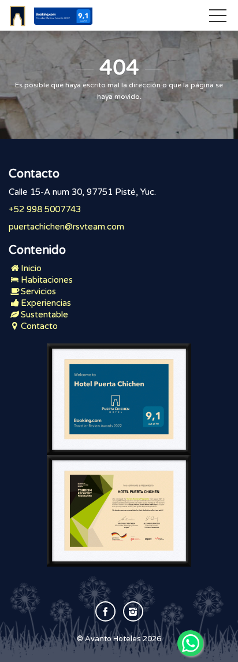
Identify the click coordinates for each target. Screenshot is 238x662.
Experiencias (46, 303)
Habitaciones (47, 280)
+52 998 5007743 (45, 209)
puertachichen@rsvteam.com (66, 226)
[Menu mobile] (217, 18)
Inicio (31, 268)
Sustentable (44, 314)
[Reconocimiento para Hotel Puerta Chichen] (119, 399)
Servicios (38, 291)
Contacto (39, 326)
